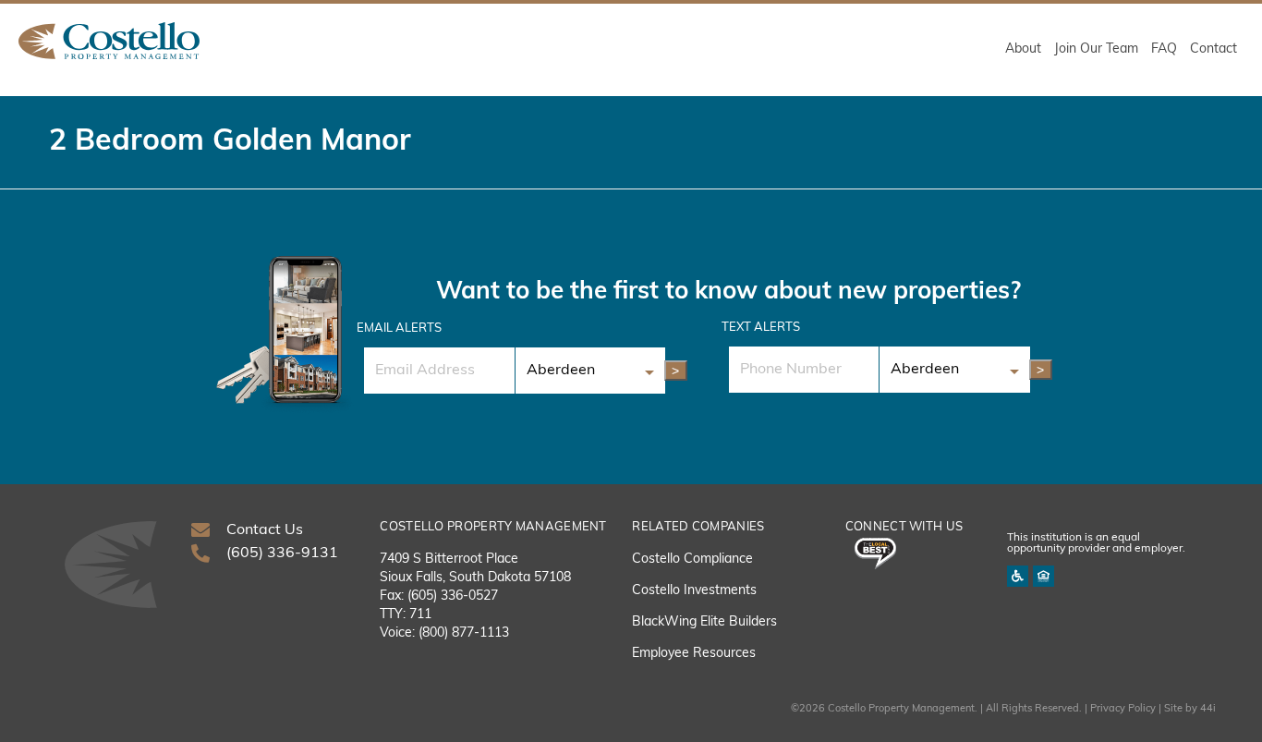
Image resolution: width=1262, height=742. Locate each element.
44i (1208, 709)
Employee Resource (690, 654)
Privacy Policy (1123, 709)
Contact (1213, 49)
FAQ (1164, 49)
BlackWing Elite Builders (704, 622)
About (1023, 49)
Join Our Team (1096, 49)
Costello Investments (694, 591)
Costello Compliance (692, 559)
